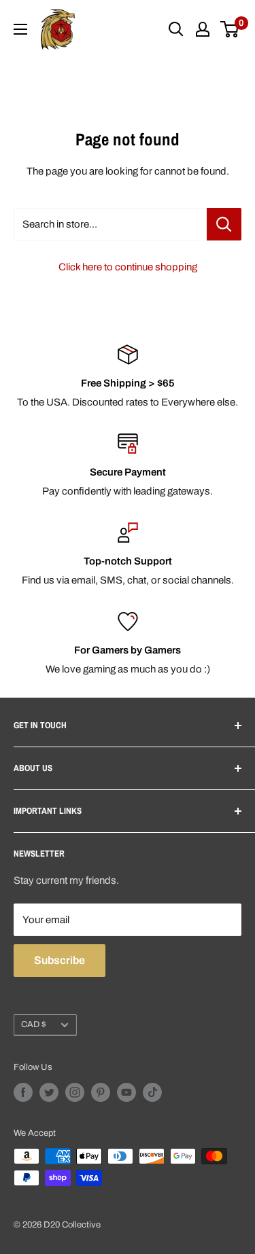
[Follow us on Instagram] (74, 1092)
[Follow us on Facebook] (23, 1092)
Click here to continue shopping (127, 267)
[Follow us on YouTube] (126, 1092)
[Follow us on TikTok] (152, 1092)
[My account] (202, 29)
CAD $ (33, 1024)
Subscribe (59, 960)
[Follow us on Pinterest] (100, 1092)
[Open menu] (20, 29)
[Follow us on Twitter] (48, 1092)
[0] (230, 29)
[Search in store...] (224, 224)
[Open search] (176, 29)
